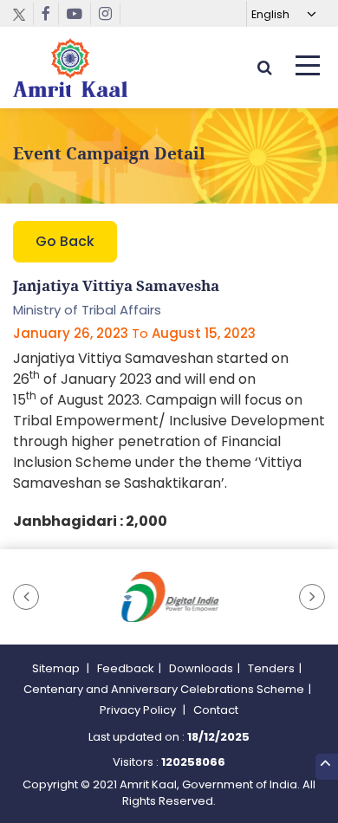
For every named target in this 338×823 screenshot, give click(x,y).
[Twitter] (23, 14)
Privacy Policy (139, 710)
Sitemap (57, 668)
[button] (26, 597)
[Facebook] (46, 14)
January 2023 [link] (106, 379)
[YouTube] (75, 14)
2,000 (146, 521)
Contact (215, 710)
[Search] (264, 67)
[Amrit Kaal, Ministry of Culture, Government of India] (70, 67)
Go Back (65, 241)
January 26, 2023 (70, 333)
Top (326, 767)
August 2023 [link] (98, 400)
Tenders (271, 668)
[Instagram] (105, 14)
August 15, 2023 (204, 333)
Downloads (201, 668)
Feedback (125, 668)
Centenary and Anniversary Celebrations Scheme (163, 689)
